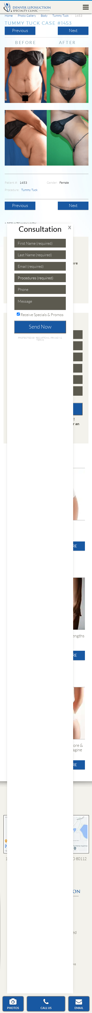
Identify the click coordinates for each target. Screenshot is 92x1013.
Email (79, 1007)
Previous (20, 30)
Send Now (40, 327)
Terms (40, 340)
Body (44, 15)
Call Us (46, 1007)
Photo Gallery (27, 15)
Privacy (55, 338)
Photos (13, 1007)
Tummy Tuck (60, 15)
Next (73, 30)
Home (9, 15)
